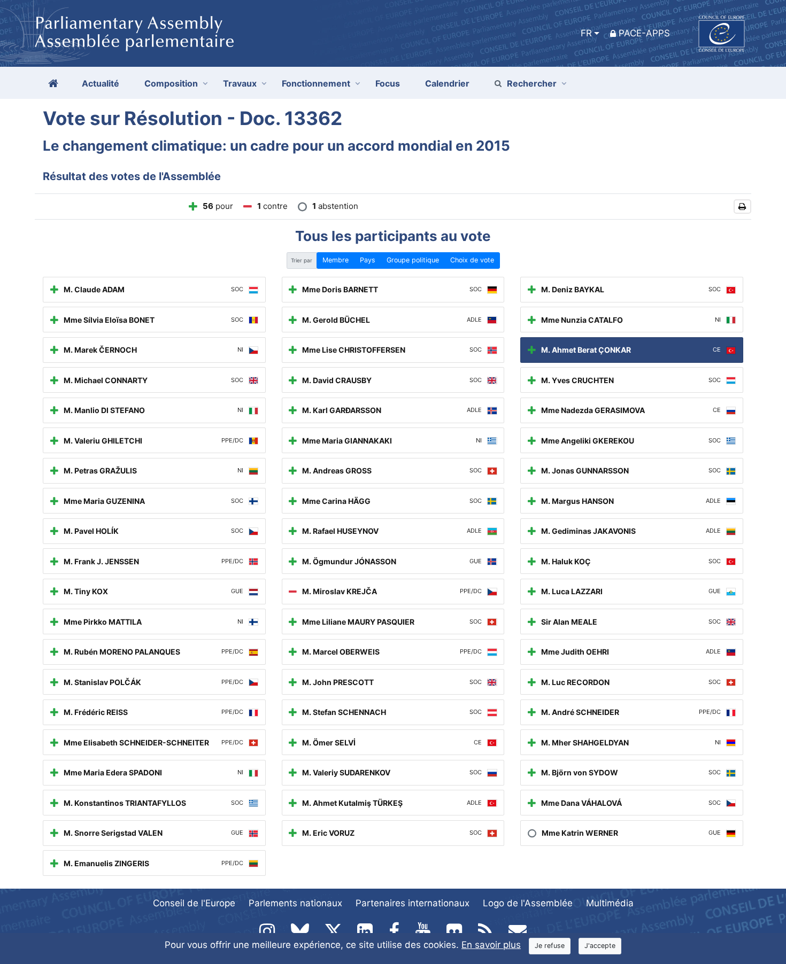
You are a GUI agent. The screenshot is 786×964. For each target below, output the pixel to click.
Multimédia (610, 903)
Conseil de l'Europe (194, 903)
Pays (367, 260)
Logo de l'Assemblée (528, 903)
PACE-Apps (644, 33)
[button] (742, 206)
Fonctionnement (316, 83)
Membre (335, 260)
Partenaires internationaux (412, 903)
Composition (171, 83)
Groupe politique (413, 260)
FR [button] (586, 33)
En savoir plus (491, 944)
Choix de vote (472, 260)
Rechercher (532, 83)
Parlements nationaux (295, 903)
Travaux (240, 83)
